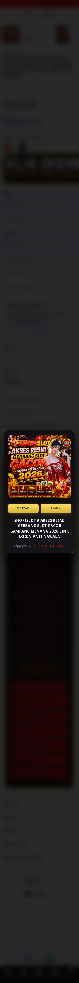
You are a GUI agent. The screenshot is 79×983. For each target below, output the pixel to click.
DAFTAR (23, 508)
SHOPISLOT (41, 546)
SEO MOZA (58, 546)
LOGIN (56, 508)
